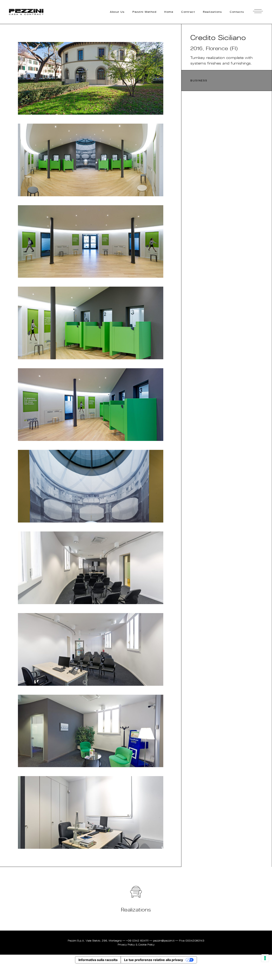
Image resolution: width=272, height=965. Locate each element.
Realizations (136, 910)
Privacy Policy (126, 944)
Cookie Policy (146, 944)
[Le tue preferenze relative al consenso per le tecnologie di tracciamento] (265, 958)
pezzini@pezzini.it (163, 940)
